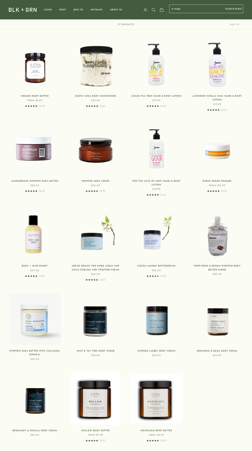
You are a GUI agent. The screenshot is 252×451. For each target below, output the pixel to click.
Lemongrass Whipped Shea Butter (34, 181)
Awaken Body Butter (35, 96)
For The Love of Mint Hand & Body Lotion (156, 182)
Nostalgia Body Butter (156, 430)
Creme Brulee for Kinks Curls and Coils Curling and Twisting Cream (95, 267)
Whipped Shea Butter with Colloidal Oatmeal (34, 352)
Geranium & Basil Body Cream (217, 350)
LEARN (48, 9)
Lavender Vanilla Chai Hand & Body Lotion (217, 97)
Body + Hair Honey (35, 265)
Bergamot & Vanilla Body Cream (35, 430)
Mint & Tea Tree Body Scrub (95, 350)
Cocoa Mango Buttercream (156, 265)
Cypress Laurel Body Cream (156, 350)
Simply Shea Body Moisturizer (95, 96)
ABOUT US (116, 9)
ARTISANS (97, 9)
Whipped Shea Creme (96, 181)
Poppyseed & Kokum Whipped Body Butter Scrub (217, 267)
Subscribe (233, 9)
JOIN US (78, 9)
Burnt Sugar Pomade (217, 181)
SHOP (62, 9)
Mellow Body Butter (95, 430)
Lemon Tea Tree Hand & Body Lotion (156, 96)
